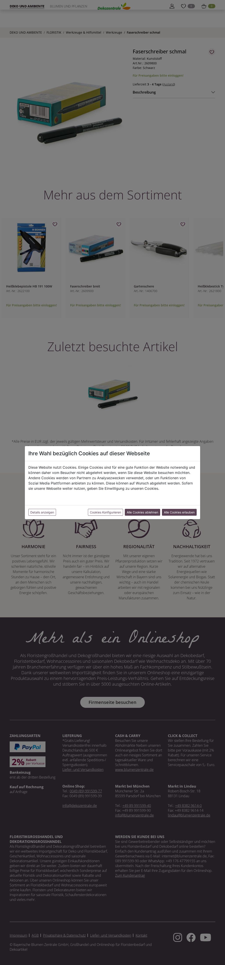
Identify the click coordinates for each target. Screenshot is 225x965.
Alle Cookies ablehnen (142, 512)
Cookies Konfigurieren (105, 512)
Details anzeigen (42, 512)
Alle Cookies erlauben (179, 512)
